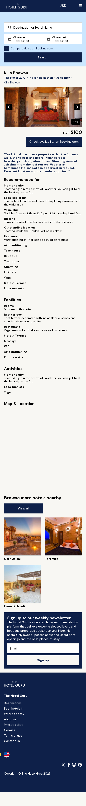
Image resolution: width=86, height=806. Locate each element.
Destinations (13, 703)
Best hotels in (13, 709)
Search (43, 57)
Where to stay (14, 714)
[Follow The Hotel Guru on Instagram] (74, 765)
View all (23, 508)
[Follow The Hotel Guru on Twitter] (64, 765)
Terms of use (13, 736)
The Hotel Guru (15, 696)
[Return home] (16, 6)
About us (10, 719)
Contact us (12, 741)
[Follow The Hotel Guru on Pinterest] (80, 765)
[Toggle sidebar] (80, 5)
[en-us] (6, 754)
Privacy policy (13, 725)
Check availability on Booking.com (54, 141)
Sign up (43, 660)
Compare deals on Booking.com (32, 48)
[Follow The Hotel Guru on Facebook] (69, 765)
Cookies (9, 730)
